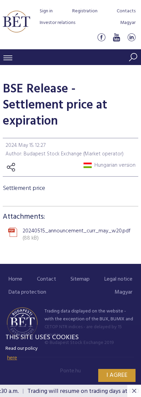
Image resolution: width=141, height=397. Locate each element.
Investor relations (57, 23)
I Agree (116, 375)
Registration (85, 11)
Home (15, 279)
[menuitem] (15, 279)
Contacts (126, 11)
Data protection (27, 292)
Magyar (128, 23)
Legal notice (118, 279)
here (12, 358)
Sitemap (80, 279)
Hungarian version (115, 165)
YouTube (116, 37)
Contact (46, 279)
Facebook (101, 37)
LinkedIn (131, 37)
